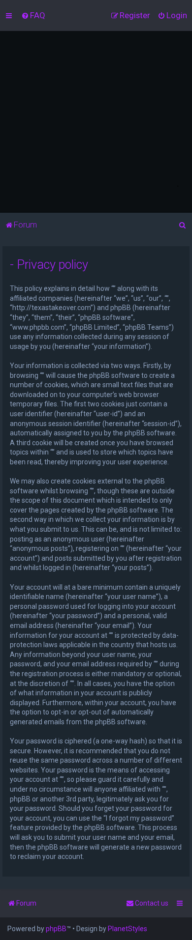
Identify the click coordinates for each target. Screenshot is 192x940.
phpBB (56, 929)
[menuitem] (33, 15)
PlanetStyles (127, 929)
